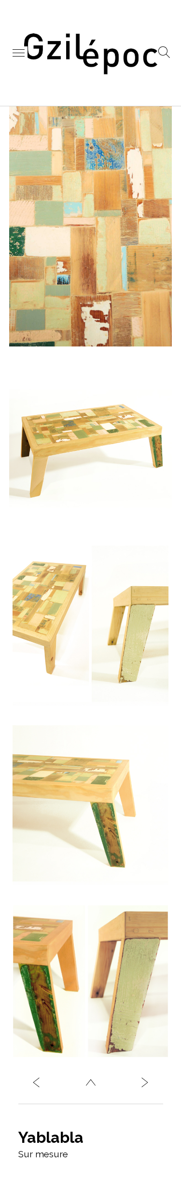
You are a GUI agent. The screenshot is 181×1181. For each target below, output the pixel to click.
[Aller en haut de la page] (91, 1084)
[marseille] (36, 1084)
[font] (145, 1084)
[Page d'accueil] (91, 72)
